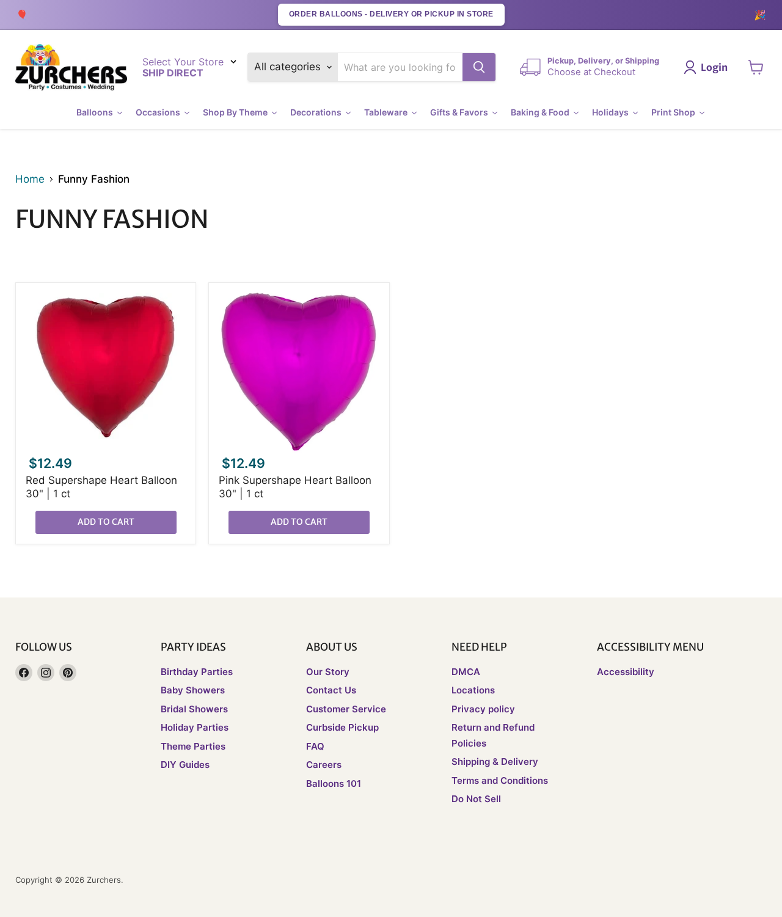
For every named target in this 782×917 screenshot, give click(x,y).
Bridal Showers (194, 709)
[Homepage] (71, 67)
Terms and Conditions (499, 780)
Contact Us (331, 690)
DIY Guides (185, 764)
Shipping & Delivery (494, 761)
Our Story (327, 672)
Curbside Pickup (342, 727)
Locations (473, 690)
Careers (324, 764)
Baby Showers (193, 690)
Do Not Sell (476, 799)
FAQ (315, 746)
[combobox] (400, 67)
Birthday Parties (197, 672)
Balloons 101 (333, 783)
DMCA (465, 672)
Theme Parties (193, 746)
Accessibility (625, 672)
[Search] (478, 67)
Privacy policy (483, 709)
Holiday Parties (194, 727)
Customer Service (346, 709)
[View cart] (756, 67)
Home (30, 179)
